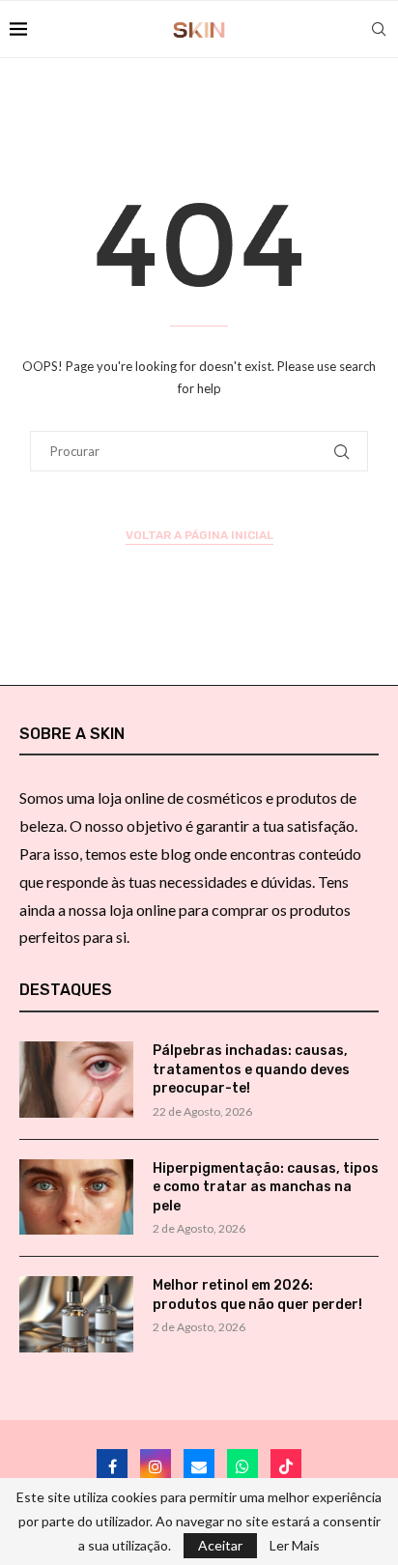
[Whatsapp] (242, 1464)
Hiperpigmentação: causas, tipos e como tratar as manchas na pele (266, 1187)
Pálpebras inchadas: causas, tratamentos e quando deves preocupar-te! (251, 1069)
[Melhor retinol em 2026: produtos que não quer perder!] (76, 1314)
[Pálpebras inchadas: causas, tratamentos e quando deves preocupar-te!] (76, 1079)
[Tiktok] (285, 1464)
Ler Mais (295, 1545)
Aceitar (220, 1545)
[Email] (199, 1464)
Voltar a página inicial (199, 535)
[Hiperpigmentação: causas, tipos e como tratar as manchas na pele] (76, 1197)
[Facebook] (112, 1464)
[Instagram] (155, 1464)
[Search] (378, 29)
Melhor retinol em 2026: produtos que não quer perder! (257, 1295)
